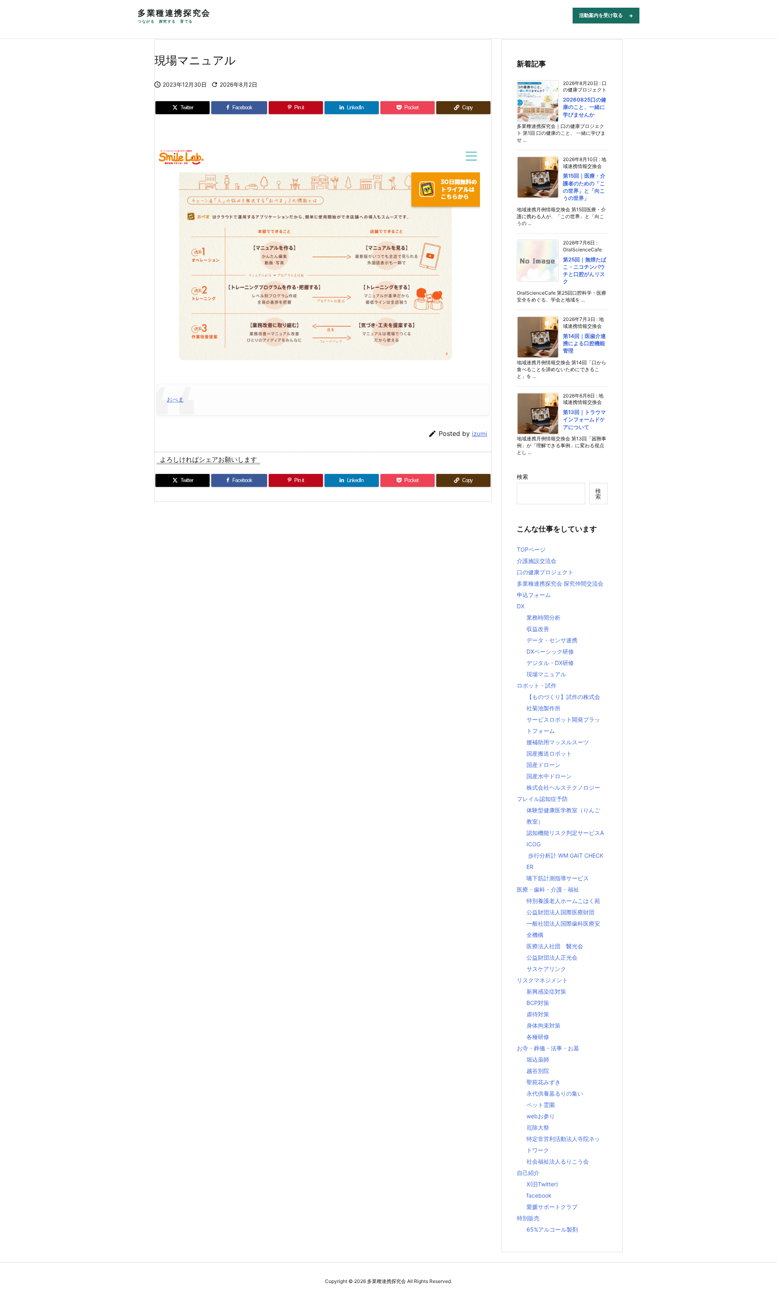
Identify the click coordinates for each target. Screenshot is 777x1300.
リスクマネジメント (542, 980)
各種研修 (537, 1036)
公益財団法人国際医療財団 (560, 912)
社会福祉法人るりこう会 (557, 1161)
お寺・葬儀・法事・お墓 (548, 1048)
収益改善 (537, 628)
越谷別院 (537, 1070)
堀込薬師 (537, 1059)
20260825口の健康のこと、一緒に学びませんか (584, 106)
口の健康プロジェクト (545, 572)
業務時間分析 (543, 617)
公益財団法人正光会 (551, 957)
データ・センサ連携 (551, 640)
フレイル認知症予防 (542, 798)
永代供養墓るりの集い (554, 1093)
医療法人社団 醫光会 (554, 946)
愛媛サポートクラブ (551, 1206)
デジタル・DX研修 (550, 662)
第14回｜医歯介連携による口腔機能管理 (584, 343)
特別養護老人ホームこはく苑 (563, 900)
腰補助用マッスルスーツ (557, 742)
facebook (539, 1195)
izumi (479, 434)
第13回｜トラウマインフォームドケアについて (584, 419)
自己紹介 (528, 1172)
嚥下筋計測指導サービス (557, 878)
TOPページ (531, 549)
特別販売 (528, 1218)
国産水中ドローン (549, 776)
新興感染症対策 (546, 991)
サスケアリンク (546, 968)
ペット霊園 (540, 1104)
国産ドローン (543, 764)
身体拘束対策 (543, 1025)
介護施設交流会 (536, 560)
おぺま (175, 399)
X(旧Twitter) (542, 1184)
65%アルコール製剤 (552, 1229)
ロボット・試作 (536, 685)
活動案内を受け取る (606, 15)
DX (520, 606)
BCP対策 (537, 1002)
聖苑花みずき (543, 1082)
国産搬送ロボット (549, 753)
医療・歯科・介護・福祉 (548, 889)
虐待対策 (537, 1014)
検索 (522, 476)
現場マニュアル (546, 674)
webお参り (540, 1116)
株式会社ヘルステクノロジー (563, 787)
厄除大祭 (537, 1127)
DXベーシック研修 (550, 651)
